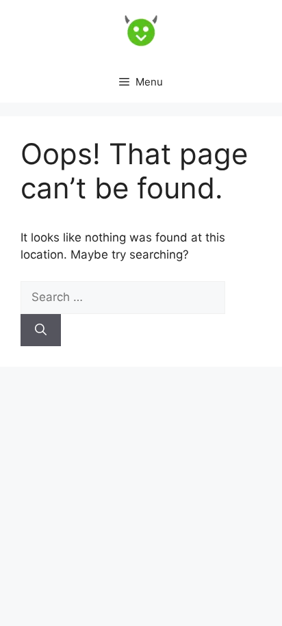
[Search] (41, 330)
